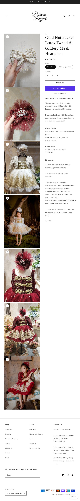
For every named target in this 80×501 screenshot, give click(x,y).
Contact (7, 443)
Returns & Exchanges (12, 439)
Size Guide (8, 429)
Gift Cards (8, 448)
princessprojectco (60, 494)
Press (31, 439)
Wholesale (32, 443)
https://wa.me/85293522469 (64, 435)
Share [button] (49, 221)
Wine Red (50, 67)
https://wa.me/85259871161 (63, 447)
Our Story (32, 429)
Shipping (8, 434)
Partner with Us (34, 448)
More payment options (60, 93)
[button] (6, 16)
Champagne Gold (65, 67)
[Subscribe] (37, 475)
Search (7, 453)
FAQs (7, 457)
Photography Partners (36, 434)
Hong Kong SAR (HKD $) (14, 493)
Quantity (48, 71)
